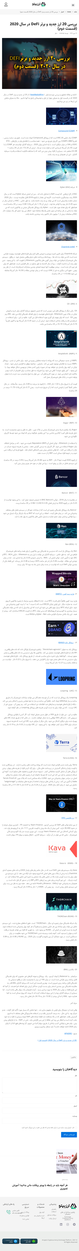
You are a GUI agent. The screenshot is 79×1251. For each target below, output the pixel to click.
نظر (76, 1076)
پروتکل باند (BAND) (66, 642)
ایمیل (75, 1106)
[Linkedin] (61, 1224)
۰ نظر (56, 33)
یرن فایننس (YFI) (68, 818)
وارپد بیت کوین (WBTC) (65, 594)
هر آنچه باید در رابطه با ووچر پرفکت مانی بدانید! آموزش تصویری (40, 1187)
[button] (73, 5)
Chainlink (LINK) (68, 247)
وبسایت (74, 1116)
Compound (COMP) (66, 131)
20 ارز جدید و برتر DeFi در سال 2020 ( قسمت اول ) (57, 1040)
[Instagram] (67, 1224)
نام (76, 1096)
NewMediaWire (37, 94)
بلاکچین (73, 1057)
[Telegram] (74, 1224)
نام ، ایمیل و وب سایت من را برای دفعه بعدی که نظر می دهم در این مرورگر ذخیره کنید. (47, 1128)
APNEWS (68, 1033)
